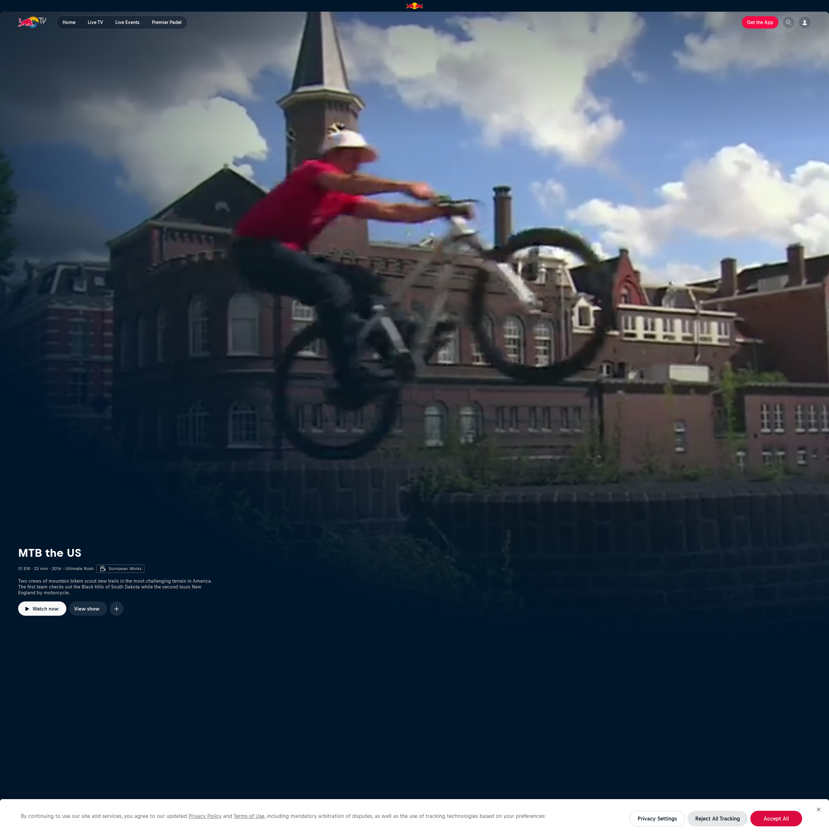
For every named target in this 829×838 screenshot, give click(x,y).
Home (68, 22)
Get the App (760, 22)
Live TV (95, 22)
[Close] (818, 809)
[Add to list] (116, 608)
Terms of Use (248, 816)
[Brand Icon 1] (414, 6)
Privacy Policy (204, 816)
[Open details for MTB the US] (414, 326)
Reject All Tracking (717, 818)
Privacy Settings (657, 818)
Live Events (127, 22)
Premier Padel (167, 22)
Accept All (776, 818)
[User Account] (805, 22)
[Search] (788, 22)
